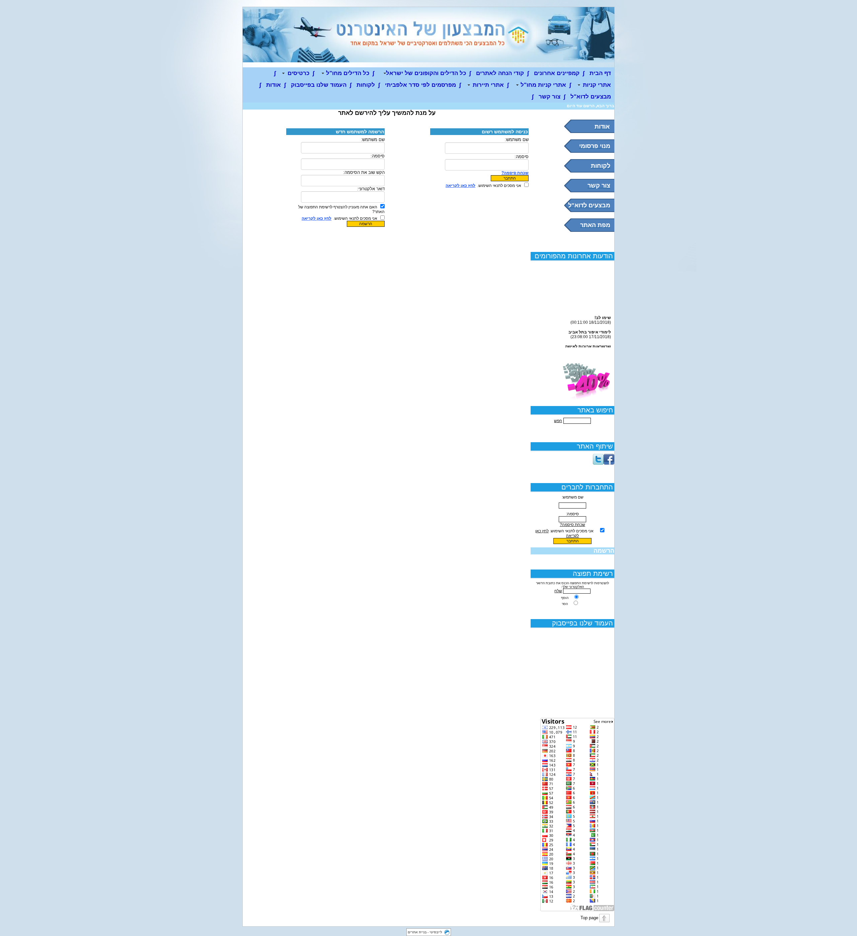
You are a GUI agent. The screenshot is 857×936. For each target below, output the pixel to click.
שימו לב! (603, 314)
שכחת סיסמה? (572, 524)
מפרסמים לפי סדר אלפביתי (420, 85)
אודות (273, 85)
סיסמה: (522, 156)
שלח (558, 591)
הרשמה (604, 550)
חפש (558, 420)
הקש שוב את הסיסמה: (364, 172)
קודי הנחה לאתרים (500, 73)
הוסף (564, 598)
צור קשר (549, 96)
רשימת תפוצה (593, 573)
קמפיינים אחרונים (556, 73)
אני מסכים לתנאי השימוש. (572, 531)
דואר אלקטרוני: (371, 188)
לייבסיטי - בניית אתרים (425, 932)
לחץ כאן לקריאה (460, 185)
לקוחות (366, 85)
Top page (589, 917)
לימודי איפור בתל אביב (589, 329)
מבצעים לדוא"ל (590, 96)
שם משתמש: (517, 139)
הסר (565, 604)
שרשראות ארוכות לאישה (588, 343)
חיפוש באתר (595, 410)
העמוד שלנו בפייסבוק (318, 85)
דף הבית (600, 73)
